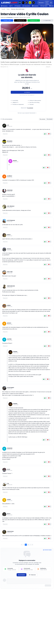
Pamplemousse (11, 286)
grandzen (9, 448)
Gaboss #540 (10, 531)
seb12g (9, 234)
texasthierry (10, 387)
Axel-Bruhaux (10, 206)
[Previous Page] (23, 545)
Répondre (5, 133)
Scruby (9, 499)
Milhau (15, 160)
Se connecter (30, 107)
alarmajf (9, 175)
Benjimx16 (9, 141)
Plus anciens (42, 119)
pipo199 (9, 248)
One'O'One (10, 271)
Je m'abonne (27, 92)
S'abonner (33, 574)
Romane (15, 351)
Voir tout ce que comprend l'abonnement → (27, 112)
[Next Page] (30, 545)
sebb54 (9, 305)
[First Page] (22, 545)
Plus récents (49, 119)
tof (8, 483)
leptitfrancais (11, 220)
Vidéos (8, 9)
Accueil (3, 9)
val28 (8, 469)
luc (8, 125)
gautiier (9, 339)
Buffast (9, 323)
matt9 (8, 513)
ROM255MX (10, 190)
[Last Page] (32, 545)
